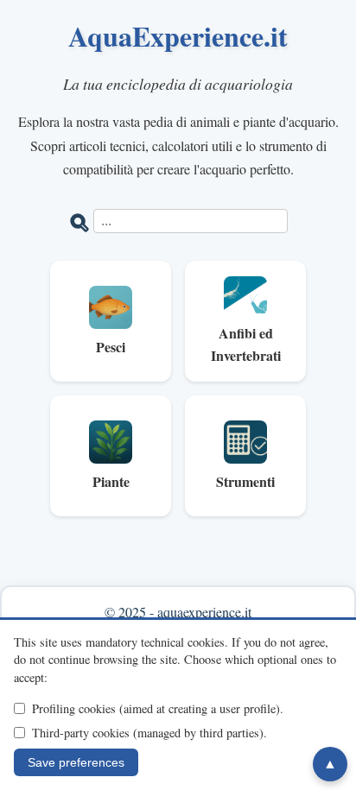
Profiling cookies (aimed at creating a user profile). (157, 708)
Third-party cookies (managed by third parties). (149, 732)
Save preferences (76, 762)
